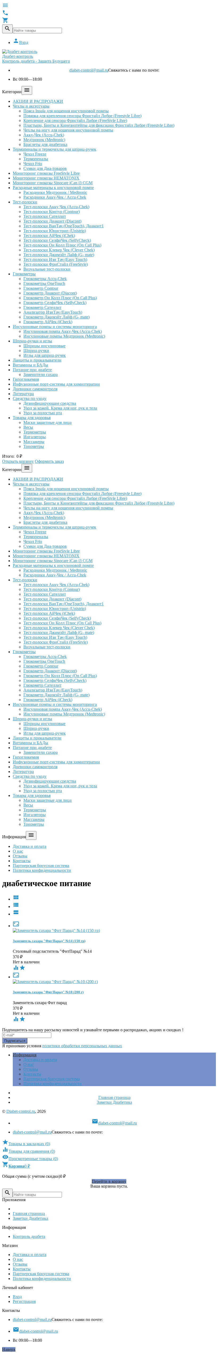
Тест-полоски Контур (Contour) (51, 211)
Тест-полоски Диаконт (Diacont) (52, 221)
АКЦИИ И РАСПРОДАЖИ (38, 101)
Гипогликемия (26, 379)
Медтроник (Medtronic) (44, 139)
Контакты (22, 860)
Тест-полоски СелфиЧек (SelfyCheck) (57, 240)
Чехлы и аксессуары (31, 106)
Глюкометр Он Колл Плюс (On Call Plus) (60, 298)
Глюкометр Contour (40, 288)
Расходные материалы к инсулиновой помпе (53, 187)
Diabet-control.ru (20, 1111)
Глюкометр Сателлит (42, 307)
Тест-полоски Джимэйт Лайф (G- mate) (58, 254)
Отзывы (20, 856)
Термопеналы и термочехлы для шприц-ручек (54, 149)
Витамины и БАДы (30, 365)
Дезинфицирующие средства (49, 403)
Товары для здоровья (32, 417)
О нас (18, 851)
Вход (20, 42)
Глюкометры (24, 274)
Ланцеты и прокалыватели (37, 360)
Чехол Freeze (34, 154)
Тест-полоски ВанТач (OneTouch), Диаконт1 (63, 226)
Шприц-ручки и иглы (32, 341)
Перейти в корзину (109, 1181)
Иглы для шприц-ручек (44, 355)
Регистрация (24, 1301)
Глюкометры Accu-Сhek (45, 278)
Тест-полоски (25, 202)
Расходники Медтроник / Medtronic (55, 192)
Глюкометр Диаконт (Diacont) (50, 293)
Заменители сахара (40, 374)
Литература (23, 393)
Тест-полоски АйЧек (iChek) (49, 235)
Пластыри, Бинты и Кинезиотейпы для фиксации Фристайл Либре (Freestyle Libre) (98, 125)
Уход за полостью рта (42, 413)
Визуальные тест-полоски (46, 269)
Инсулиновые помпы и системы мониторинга (55, 326)
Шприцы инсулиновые (44, 345)
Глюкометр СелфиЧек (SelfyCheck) (54, 302)
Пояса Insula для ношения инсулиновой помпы (66, 111)
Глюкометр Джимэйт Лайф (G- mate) (56, 317)
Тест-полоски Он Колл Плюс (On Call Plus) (62, 245)
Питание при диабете (32, 369)
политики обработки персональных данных (82, 1046)
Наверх (8, 1349)
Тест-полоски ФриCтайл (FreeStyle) (55, 264)
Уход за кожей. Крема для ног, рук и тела (60, 408)
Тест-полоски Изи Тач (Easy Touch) (55, 259)
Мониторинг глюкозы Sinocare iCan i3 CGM (53, 183)
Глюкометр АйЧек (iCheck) (47, 322)
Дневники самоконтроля (35, 389)
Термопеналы (35, 159)
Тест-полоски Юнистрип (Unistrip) (54, 230)
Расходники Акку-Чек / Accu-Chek (54, 197)
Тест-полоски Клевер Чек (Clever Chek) (59, 250)
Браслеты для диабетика (45, 144)
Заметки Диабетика (114, 1102)
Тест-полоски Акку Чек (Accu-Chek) (56, 206)
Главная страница (114, 1097)
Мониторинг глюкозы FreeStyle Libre (46, 173)
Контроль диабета (29, 1236)
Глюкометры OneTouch (44, 283)
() (26, 1144)
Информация (24, 1055)
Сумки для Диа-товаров (45, 168)
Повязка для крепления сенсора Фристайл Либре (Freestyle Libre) (82, 115)
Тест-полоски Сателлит (44, 216)
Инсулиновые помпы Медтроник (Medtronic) (64, 336)
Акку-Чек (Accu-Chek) (43, 135)
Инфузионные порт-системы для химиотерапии (56, 384)
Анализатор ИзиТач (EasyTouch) (52, 312)
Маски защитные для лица (47, 422)
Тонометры (33, 446)
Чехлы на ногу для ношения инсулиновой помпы (68, 130)
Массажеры (33, 441)
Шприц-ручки (36, 350)
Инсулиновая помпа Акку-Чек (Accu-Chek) (62, 331)
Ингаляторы (34, 437)
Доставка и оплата (29, 846)
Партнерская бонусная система (41, 865)
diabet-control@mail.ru (88, 70)
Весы (28, 427)
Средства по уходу (30, 398)
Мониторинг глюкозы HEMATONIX (46, 178)
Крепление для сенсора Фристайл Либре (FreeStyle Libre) (75, 120)
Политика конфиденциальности (42, 870)
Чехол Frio (32, 163)
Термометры (34, 432)
